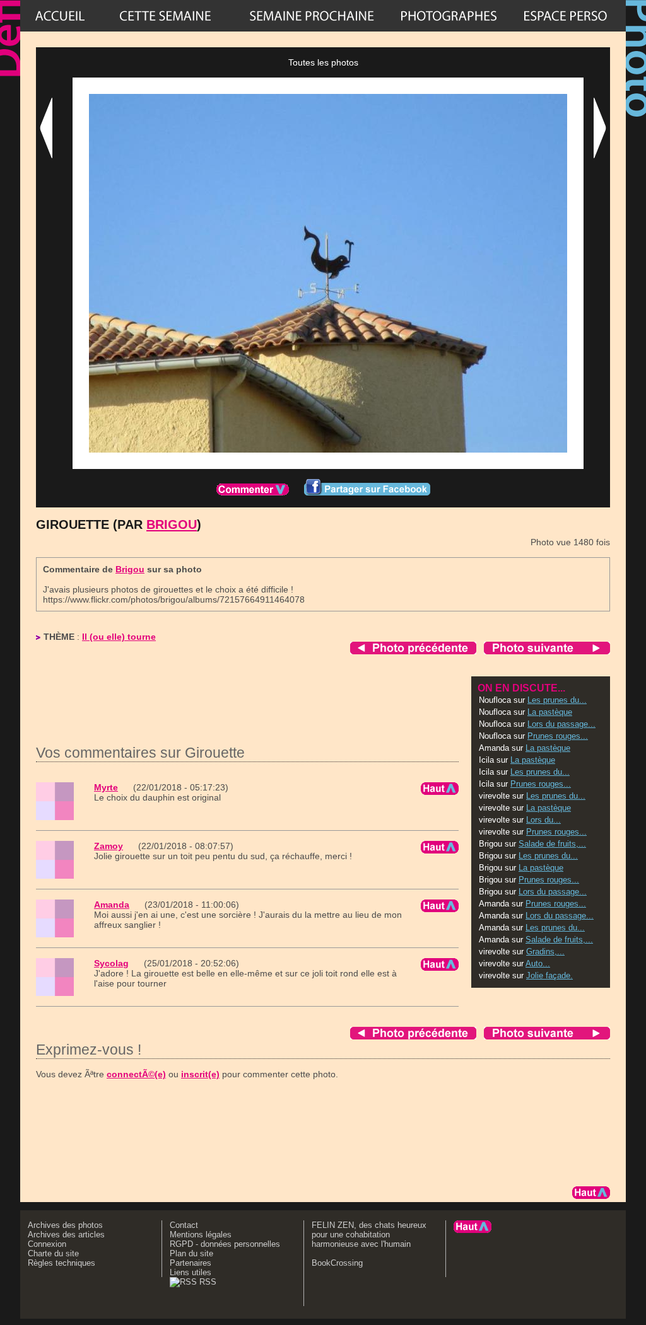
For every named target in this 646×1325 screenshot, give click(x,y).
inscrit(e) (200, 1074)
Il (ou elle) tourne (119, 637)
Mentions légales (201, 1234)
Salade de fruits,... (552, 843)
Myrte (106, 787)
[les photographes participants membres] (448, 16)
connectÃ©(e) (136, 1074)
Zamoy (108, 846)
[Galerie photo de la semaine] (165, 16)
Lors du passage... (561, 724)
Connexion (47, 1244)
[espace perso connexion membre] (565, 16)
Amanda (111, 905)
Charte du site (53, 1253)
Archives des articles (66, 1234)
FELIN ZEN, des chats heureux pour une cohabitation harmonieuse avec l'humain (369, 1234)
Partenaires (190, 1263)
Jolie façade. (549, 975)
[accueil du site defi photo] (60, 16)
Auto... (538, 963)
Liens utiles (190, 1272)
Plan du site (191, 1253)
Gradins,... (545, 951)
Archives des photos (65, 1225)
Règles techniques (61, 1263)
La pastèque (549, 712)
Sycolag (111, 963)
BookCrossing (337, 1263)
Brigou (171, 524)
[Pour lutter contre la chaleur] (311, 16)
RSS (206, 1282)
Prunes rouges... (557, 736)
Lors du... (543, 820)
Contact (184, 1225)
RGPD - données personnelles (225, 1244)
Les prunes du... (557, 700)
